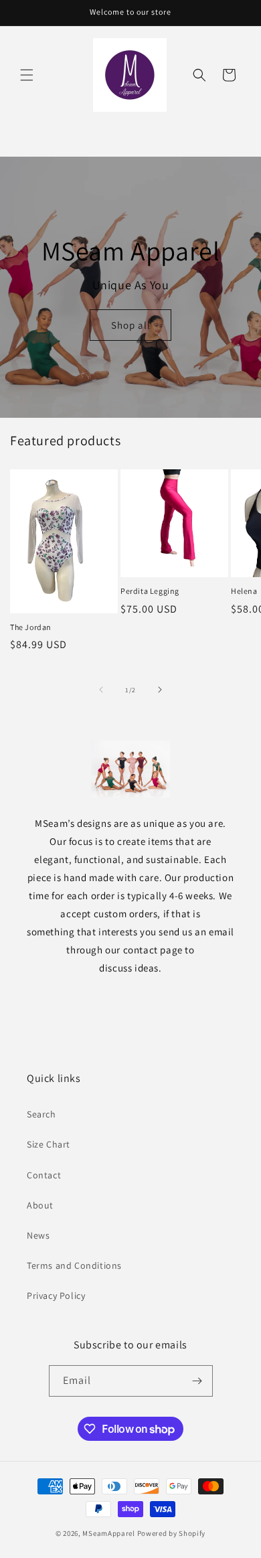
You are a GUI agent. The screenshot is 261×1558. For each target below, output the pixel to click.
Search (41, 1114)
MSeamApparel (108, 1533)
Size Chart (48, 1144)
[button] (26, 75)
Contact (44, 1175)
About (40, 1205)
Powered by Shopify (171, 1533)
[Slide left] (101, 689)
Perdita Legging (149, 591)
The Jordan (31, 627)
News (38, 1235)
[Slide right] (160, 689)
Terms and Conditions (74, 1265)
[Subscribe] (197, 1381)
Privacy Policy (56, 1296)
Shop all (131, 325)
